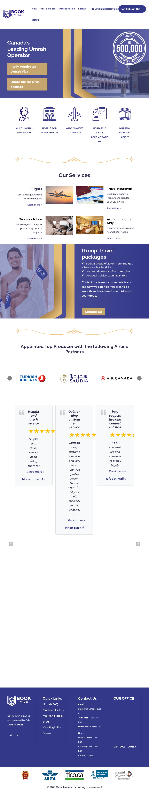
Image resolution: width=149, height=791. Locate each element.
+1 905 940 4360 (93, 726)
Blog (46, 721)
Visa (34, 8)
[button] (9, 378)
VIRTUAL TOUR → (124, 746)
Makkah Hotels (53, 715)
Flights (82, 8)
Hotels (35, 19)
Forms (47, 733)
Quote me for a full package (25, 84)
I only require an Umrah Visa (23, 69)
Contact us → (114, 208)
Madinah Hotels (53, 710)
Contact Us (93, 312)
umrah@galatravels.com (108, 8)
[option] (39, 378)
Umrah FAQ (50, 704)
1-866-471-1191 (132, 9)
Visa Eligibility (52, 727)
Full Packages (47, 8)
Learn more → (34, 204)
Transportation (67, 8)
